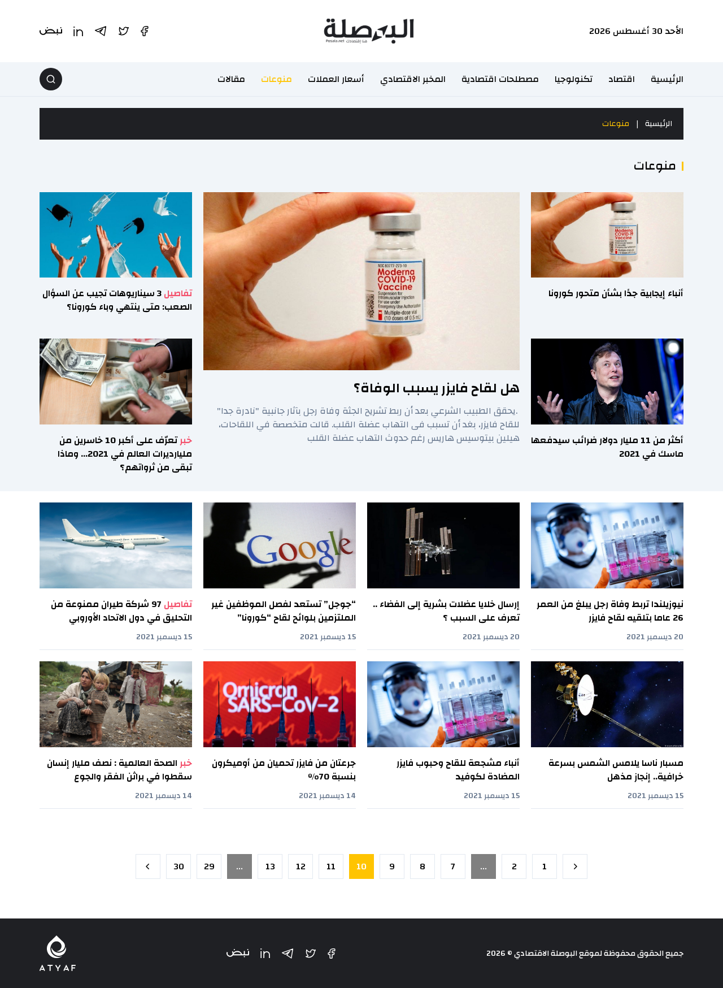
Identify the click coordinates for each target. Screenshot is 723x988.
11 (331, 866)
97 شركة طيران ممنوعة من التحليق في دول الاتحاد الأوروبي (121, 611)
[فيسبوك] (332, 953)
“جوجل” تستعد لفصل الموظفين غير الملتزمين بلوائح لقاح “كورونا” (283, 611)
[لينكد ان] (265, 953)
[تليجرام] (287, 953)
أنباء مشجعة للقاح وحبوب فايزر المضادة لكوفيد (458, 770)
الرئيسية (667, 79)
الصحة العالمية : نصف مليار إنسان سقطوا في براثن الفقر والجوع (119, 770)
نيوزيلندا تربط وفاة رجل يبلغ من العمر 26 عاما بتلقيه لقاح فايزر (610, 611)
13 (270, 866)
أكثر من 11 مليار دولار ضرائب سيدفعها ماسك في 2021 (607, 447)
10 (361, 866)
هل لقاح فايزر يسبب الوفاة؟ (437, 388)
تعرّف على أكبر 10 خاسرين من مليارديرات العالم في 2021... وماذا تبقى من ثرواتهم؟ (125, 454)
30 (178, 866)
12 (301, 866)
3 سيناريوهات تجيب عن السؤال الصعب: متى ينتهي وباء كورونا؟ (117, 300)
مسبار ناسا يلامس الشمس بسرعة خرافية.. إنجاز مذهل (615, 770)
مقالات (231, 79)
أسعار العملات (336, 79)
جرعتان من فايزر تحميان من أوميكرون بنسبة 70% (284, 770)
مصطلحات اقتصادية (500, 79)
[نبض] (238, 953)
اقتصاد (621, 79)
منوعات (276, 79)
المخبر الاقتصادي (413, 79)
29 (209, 866)
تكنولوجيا (574, 79)
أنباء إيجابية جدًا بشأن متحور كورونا (615, 293)
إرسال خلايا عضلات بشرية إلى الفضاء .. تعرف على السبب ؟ (446, 611)
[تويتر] (310, 953)
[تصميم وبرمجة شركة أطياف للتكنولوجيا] (58, 953)
